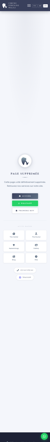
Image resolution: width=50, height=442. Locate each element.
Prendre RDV (26, 211)
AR (40, 6)
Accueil (26, 196)
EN (45, 6)
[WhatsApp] (44, 436)
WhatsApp (26, 203)
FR (34, 6)
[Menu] (29, 5)
